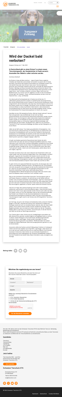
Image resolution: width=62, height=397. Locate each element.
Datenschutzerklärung (25, 301)
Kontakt (5, 350)
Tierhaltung (6, 343)
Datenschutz (43, 393)
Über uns (5, 347)
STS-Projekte (6, 345)
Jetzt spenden (10, 364)
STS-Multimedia (7, 348)
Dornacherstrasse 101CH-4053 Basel (11, 372)
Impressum (35, 393)
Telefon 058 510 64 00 (11, 375)
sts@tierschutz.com (10, 378)
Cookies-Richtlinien (54, 393)
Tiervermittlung (7, 342)
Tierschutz (6, 340)
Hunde (28, 47)
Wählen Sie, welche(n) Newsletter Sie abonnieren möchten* (22, 294)
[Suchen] (57, 2)
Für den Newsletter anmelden (20, 313)
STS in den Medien (21, 47)
